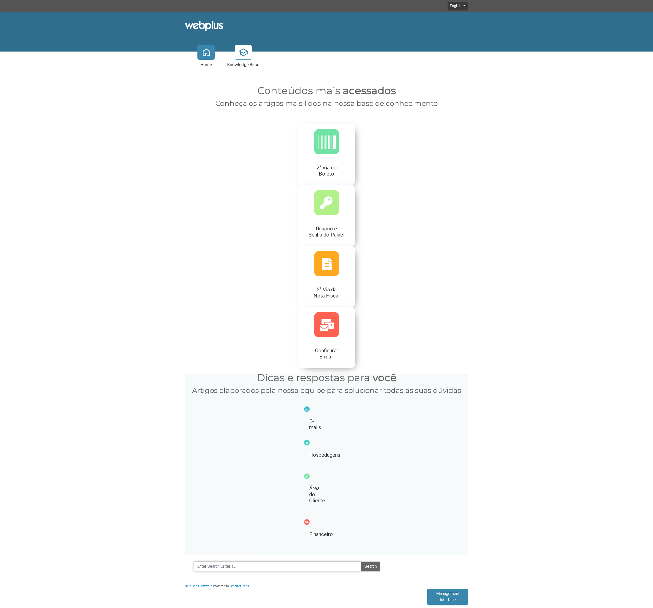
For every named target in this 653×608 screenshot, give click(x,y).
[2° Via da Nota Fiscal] (302, 276)
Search (371, 566)
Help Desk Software (198, 586)
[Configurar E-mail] (302, 337)
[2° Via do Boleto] (302, 154)
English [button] (456, 6)
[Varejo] (204, 25)
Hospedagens (324, 455)
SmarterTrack (239, 586)
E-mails (315, 424)
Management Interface (447, 596)
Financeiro (321, 534)
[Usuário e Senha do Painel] (302, 215)
